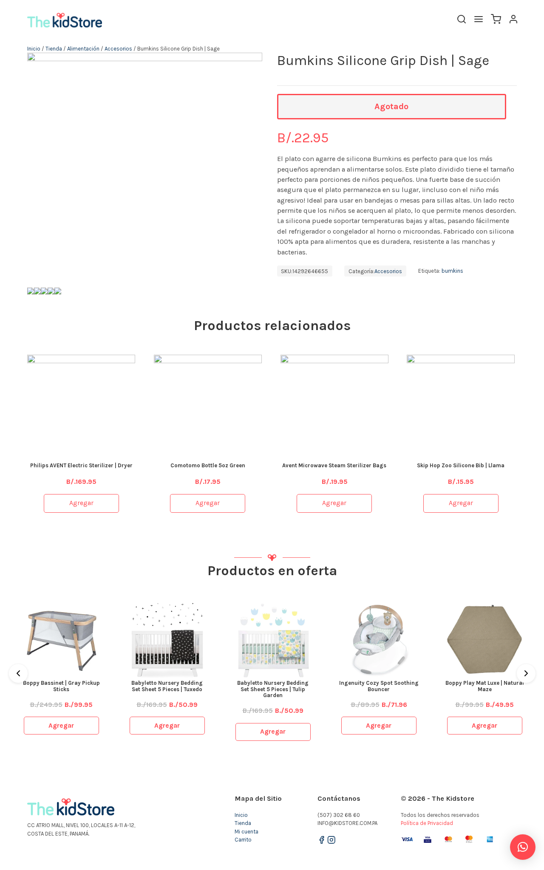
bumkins (452, 271)
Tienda (53, 48)
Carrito (243, 839)
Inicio (33, 48)
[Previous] (18, 673)
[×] (523, 847)
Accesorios (118, 48)
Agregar (81, 503)
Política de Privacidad (427, 823)
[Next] (526, 673)
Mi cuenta (246, 831)
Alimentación (83, 48)
